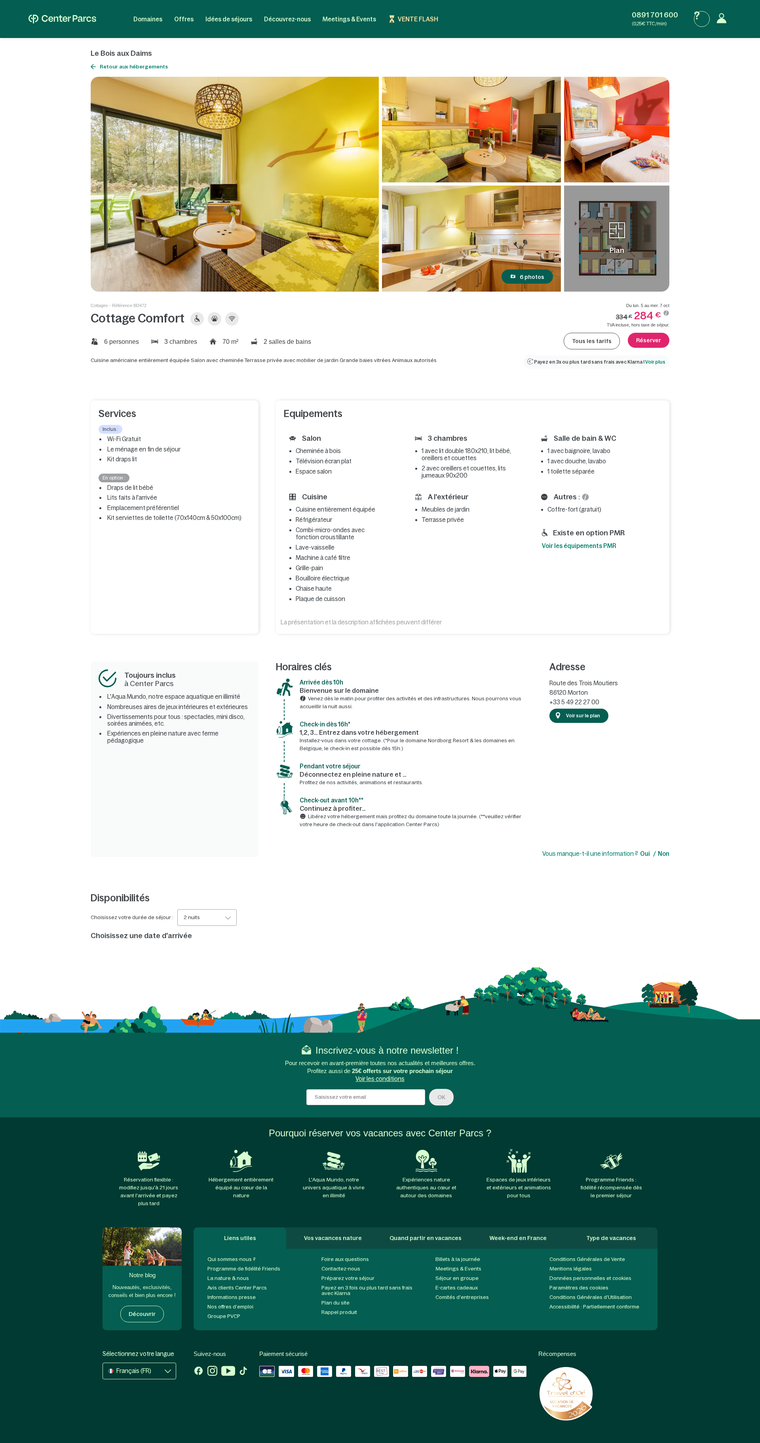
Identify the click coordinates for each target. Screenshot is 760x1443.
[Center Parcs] (62, 19)
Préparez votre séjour (347, 1278)
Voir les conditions (380, 1078)
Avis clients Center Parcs (237, 1288)
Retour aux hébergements (134, 67)
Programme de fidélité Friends (243, 1269)
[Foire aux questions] (702, 19)
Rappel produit (339, 1312)
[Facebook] (198, 1372)
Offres (184, 19)
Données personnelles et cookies (590, 1278)
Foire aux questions (345, 1259)
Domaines (147, 19)
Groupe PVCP (223, 1316)
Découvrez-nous (287, 19)
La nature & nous (228, 1278)
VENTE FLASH (418, 19)
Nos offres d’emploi (230, 1307)
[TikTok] (243, 1372)
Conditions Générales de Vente (587, 1259)
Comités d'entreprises (462, 1297)
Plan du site (335, 1303)
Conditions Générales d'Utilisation (590, 1297)
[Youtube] (228, 1372)
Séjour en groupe (457, 1278)
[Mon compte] (724, 19)
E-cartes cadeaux (456, 1288)
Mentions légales (570, 1269)
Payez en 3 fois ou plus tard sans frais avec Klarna (366, 1290)
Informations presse (231, 1297)
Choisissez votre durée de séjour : (132, 917)
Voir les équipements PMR (579, 545)
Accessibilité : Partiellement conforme (594, 1307)
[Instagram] (212, 1372)
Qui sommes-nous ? (231, 1259)
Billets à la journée (457, 1259)
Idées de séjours (228, 19)
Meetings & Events (349, 19)
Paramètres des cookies (578, 1288)
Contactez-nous (340, 1269)
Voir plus (655, 362)
